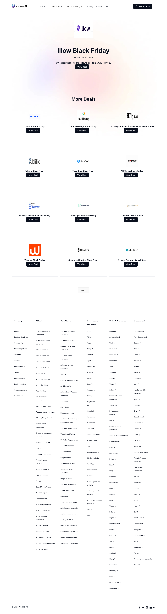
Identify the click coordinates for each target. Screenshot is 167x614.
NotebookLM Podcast (114, 412)
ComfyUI (137, 488)
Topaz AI (137, 482)
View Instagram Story (69, 502)
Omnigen (90, 396)
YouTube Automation (68, 484)
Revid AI (137, 399)
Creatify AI (138, 434)
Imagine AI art (91, 403)
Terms (16, 372)
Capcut (136, 355)
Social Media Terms (43, 487)
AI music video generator (41, 461)
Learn (107, 6)
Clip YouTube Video (43, 406)
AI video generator (68, 340)
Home (42, 6)
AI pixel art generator (69, 514)
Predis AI (137, 378)
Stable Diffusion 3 (93, 434)
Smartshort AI (114, 524)
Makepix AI (91, 417)
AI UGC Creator (42, 526)
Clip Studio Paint (93, 458)
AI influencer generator (69, 508)
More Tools (65, 407)
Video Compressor (43, 379)
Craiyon (112, 494)
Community (18, 343)
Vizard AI (112, 384)
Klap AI (136, 349)
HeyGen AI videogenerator (140, 391)
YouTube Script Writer (69, 428)
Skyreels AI (91, 390)
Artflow (89, 378)
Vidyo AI (112, 372)
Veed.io (112, 366)
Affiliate (98, 6)
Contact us (18, 396)
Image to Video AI (67, 479)
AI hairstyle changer (43, 537)
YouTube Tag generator (70, 440)
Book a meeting (20, 384)
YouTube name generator (42, 398)
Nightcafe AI (138, 547)
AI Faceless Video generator (43, 342)
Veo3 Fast (90, 464)
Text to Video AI (42, 350)
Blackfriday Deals (67, 413)
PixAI (111, 500)
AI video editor (66, 386)
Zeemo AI (137, 343)
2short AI (112, 390)
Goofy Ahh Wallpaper (69, 537)
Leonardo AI (138, 423)
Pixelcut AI (91, 366)
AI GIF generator (67, 520)
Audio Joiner (41, 373)
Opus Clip (113, 349)
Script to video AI (42, 367)
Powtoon (112, 477)
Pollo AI (112, 512)
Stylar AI (90, 360)
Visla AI (136, 384)
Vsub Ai (112, 343)
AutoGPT (64, 374)
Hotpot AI (112, 535)
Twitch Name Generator (41, 425)
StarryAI (112, 559)
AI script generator (68, 463)
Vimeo (89, 331)
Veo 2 (111, 541)
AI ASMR (90, 476)
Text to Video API (42, 356)
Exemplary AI (139, 331)
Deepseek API (41, 499)
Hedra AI (137, 506)
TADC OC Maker (42, 549)
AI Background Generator (41, 518)
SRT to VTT (40, 448)
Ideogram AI (138, 529)
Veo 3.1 (89, 515)
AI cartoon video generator (67, 471)
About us (17, 355)
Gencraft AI (138, 524)
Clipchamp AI (114, 441)
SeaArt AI (90, 411)
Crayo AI (137, 411)
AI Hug (38, 481)
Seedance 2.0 (114, 588)
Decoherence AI (93, 452)
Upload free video (43, 361)
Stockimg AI (113, 571)
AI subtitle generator (44, 454)
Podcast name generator (45, 412)
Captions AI (113, 355)
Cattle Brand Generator (69, 543)
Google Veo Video (141, 452)
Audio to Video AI (42, 469)
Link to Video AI (42, 475)
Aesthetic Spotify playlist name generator (70, 420)
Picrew (136, 553)
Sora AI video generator (70, 380)
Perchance (91, 423)
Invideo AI (137, 360)
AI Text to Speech (67, 446)
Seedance (113, 565)
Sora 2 (89, 509)
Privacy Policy (19, 378)
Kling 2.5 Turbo (115, 582)
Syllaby (112, 447)
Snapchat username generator (44, 434)
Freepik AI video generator (140, 459)
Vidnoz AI (113, 405)
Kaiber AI (137, 446)
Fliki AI (136, 366)
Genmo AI (137, 429)
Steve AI (137, 372)
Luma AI (137, 440)
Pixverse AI (113, 453)
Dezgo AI (90, 349)
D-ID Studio (65, 496)
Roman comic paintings (69, 531)
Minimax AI (113, 482)
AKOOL (136, 477)
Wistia (89, 337)
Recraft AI (113, 529)
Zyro (88, 446)
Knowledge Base (20, 349)
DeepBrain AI (139, 417)
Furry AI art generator (69, 526)
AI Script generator (43, 510)
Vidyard (90, 343)
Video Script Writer (68, 434)
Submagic (113, 331)
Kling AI (112, 471)
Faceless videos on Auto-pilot (68, 348)
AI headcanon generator (45, 543)
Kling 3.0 (137, 565)
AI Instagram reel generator (67, 366)
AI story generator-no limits (94, 483)
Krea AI (112, 488)
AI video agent (41, 493)
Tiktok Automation (67, 490)
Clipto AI (112, 553)
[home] (20, 6)
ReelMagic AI (139, 518)
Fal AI (111, 547)
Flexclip (137, 405)
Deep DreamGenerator (138, 469)
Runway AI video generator (115, 397)
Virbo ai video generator (118, 435)
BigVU (136, 512)
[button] (57, 6)
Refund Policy (19, 366)
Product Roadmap (21, 337)
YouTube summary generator (68, 333)
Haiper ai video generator (115, 428)
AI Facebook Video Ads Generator (69, 393)
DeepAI (136, 500)
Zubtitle (112, 378)
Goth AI (112, 577)
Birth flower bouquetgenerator (94, 502)
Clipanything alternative (45, 418)
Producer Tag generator (143, 559)
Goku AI (90, 355)
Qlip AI (111, 420)
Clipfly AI (112, 518)
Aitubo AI (90, 372)
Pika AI (112, 465)
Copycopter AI (139, 535)
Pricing (90, 6)
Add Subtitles (41, 391)
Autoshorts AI (114, 337)
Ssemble (137, 494)
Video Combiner (42, 385)
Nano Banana (92, 470)
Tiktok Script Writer (43, 442)
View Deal (82, 67)
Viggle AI (112, 506)
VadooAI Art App (42, 531)
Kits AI (136, 541)
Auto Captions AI (140, 337)
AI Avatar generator (43, 505)
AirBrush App (92, 440)
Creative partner (20, 390)
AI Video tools (66, 452)
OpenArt (90, 384)
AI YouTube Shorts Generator (43, 333)
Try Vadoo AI (142, 6)
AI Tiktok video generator (66, 357)
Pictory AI (113, 360)
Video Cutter (65, 401)
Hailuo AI (112, 459)
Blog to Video (66, 457)
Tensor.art (90, 429)
